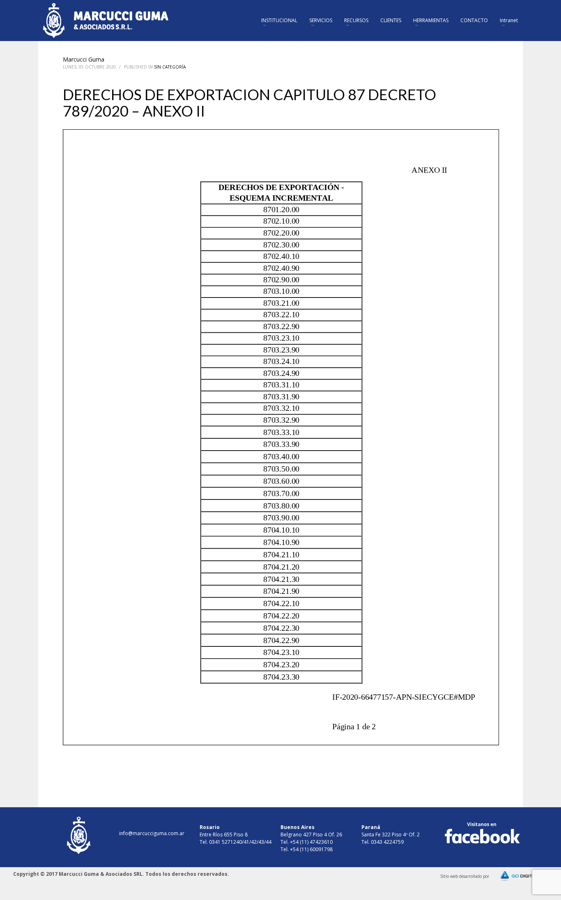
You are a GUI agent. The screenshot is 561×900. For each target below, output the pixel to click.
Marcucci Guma (83, 59)
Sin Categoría (170, 67)
